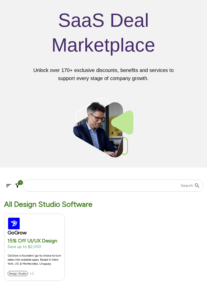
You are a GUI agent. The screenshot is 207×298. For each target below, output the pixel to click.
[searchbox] (110, 185)
